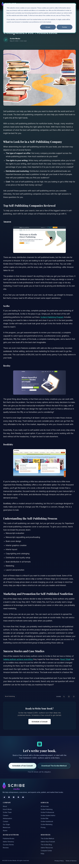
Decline (64, 27)
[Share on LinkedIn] (69, 696)
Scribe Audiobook (47, 821)
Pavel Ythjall (65, 659)
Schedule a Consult (39, 722)
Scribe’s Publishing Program (52, 317)
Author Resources (47, 847)
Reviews (6, 847)
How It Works (7, 809)
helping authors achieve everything (18, 659)
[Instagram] (9, 797)
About (5, 806)
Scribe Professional (47, 812)
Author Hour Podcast (48, 841)
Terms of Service (71, 861)
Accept (48, 27)
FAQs (42, 853)
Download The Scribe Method (54, 766)
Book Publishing (10, 696)
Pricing (43, 827)
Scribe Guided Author (48, 815)
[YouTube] (23, 797)
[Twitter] (4, 797)
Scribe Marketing (46, 824)
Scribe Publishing (46, 809)
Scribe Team (7, 812)
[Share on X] (64, 696)
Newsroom (6, 827)
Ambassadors (7, 818)
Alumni (5, 830)
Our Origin (6, 824)
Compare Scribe (46, 850)
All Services (45, 806)
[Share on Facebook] (74, 696)
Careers (5, 815)
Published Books (8, 838)
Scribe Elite (44, 818)
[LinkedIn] (14, 797)
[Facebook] (18, 797)
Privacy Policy (59, 861)
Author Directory (8, 841)
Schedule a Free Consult (22, 766)
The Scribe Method (47, 838)
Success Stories (8, 844)
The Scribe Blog (46, 844)
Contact (5, 821)
